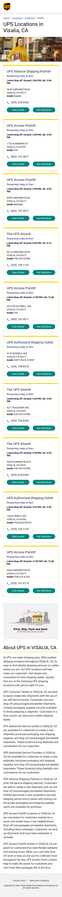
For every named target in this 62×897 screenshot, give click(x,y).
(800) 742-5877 (20, 156)
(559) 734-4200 (20, 420)
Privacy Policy (19, 880)
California (30, 18)
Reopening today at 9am (20, 130)
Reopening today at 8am (20, 76)
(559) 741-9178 (20, 583)
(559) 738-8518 (20, 366)
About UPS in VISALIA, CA (29, 647)
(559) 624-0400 (20, 475)
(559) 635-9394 (20, 102)
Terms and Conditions (39, 880)
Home (6, 18)
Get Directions (44, 110)
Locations (17, 18)
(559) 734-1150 (20, 529)
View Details (18, 110)
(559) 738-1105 (20, 265)
